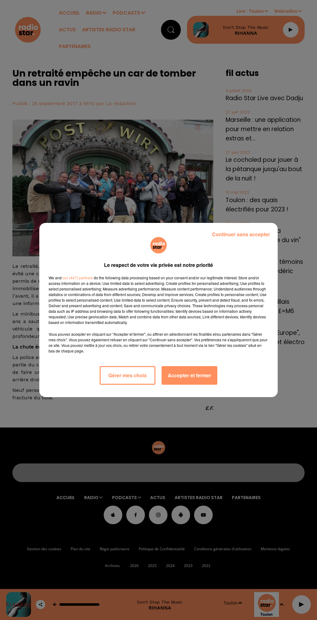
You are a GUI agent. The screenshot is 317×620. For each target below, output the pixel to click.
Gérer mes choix (127, 375)
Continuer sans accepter (241, 234)
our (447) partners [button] (78, 277)
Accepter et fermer (189, 375)
